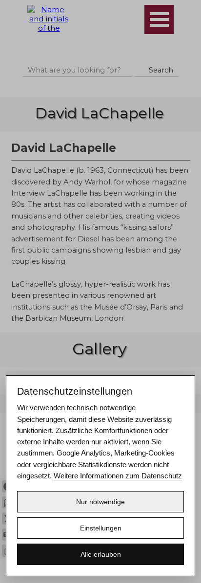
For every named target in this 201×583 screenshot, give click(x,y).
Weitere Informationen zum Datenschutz (118, 476)
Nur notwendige (100, 502)
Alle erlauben (100, 554)
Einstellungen (100, 528)
